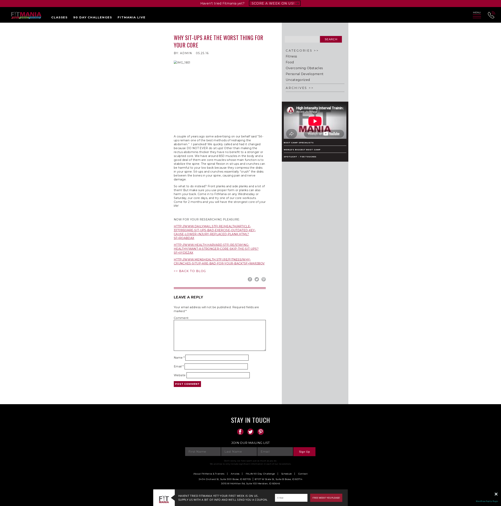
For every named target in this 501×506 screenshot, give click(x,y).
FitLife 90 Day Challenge (260, 474)
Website (180, 375)
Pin (264, 279)
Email (179, 366)
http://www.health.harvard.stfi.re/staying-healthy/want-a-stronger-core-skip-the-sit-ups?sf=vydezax (216, 248)
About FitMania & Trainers (208, 474)
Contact (303, 474)
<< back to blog (190, 271)
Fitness (291, 56)
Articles (235, 474)
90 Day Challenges (92, 17)
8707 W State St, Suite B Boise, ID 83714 (278, 479)
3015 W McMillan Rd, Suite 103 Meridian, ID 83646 (250, 483)
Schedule (286, 474)
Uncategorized (298, 79)
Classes (59, 17)
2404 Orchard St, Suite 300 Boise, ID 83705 (225, 479)
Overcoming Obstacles (304, 68)
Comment (181, 318)
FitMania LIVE (131, 17)
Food (290, 62)
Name (179, 357)
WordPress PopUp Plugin (487, 501)
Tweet (257, 279)
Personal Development (304, 74)
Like (250, 279)
